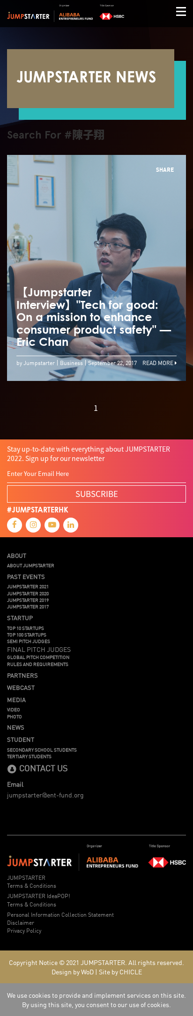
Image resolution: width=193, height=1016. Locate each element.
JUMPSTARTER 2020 (28, 593)
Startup (20, 618)
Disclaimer (20, 922)
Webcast (21, 687)
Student (20, 739)
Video (13, 709)
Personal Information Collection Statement (60, 914)
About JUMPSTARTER (30, 565)
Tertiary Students (29, 756)
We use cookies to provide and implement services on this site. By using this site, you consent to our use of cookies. (96, 999)
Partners (22, 675)
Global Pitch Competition (38, 657)
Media (16, 699)
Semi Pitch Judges (28, 641)
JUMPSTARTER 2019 (28, 600)
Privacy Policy (24, 930)
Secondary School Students (42, 749)
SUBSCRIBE (96, 493)
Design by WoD (73, 971)
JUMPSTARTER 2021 (28, 586)
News (15, 727)
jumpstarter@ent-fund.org (45, 794)
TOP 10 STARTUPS (25, 628)
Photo (14, 716)
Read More (158, 362)
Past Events (26, 576)
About (16, 555)
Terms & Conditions (31, 885)
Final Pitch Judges (39, 649)
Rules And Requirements (37, 664)
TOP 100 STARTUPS (26, 634)
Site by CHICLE (120, 971)
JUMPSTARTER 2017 (28, 606)
